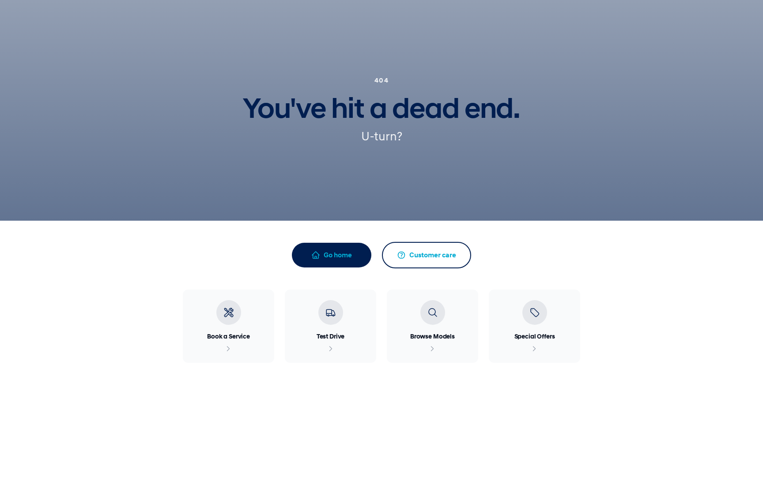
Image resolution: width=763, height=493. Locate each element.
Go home (338, 255)
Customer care (432, 255)
